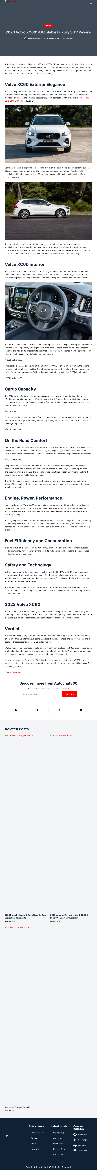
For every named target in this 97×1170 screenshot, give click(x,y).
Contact (34, 1138)
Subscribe (69, 694)
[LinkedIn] (81, 710)
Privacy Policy (37, 1133)
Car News (48, 25)
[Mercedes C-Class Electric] (26, 1014)
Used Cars (58, 1143)
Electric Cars (59, 1149)
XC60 (7, 70)
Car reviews (58, 1133)
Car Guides (58, 1154)
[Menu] (91, 4)
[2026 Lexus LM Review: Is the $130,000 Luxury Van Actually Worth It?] (71, 822)
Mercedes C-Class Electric (17, 1107)
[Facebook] (16, 710)
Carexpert (16, 672)
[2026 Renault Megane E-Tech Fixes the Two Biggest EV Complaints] (26, 822)
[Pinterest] (59, 710)
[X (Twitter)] (37, 710)
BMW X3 (18, 101)
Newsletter (36, 1149)
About (33, 1143)
